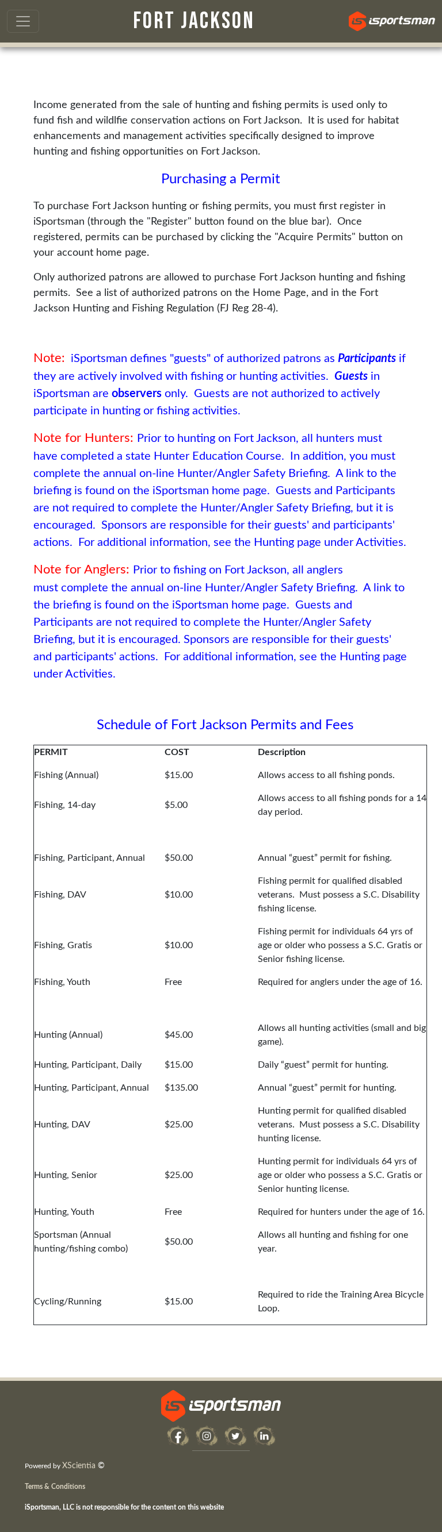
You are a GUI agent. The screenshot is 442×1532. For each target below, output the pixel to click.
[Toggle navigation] (23, 21)
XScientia (79, 1466)
